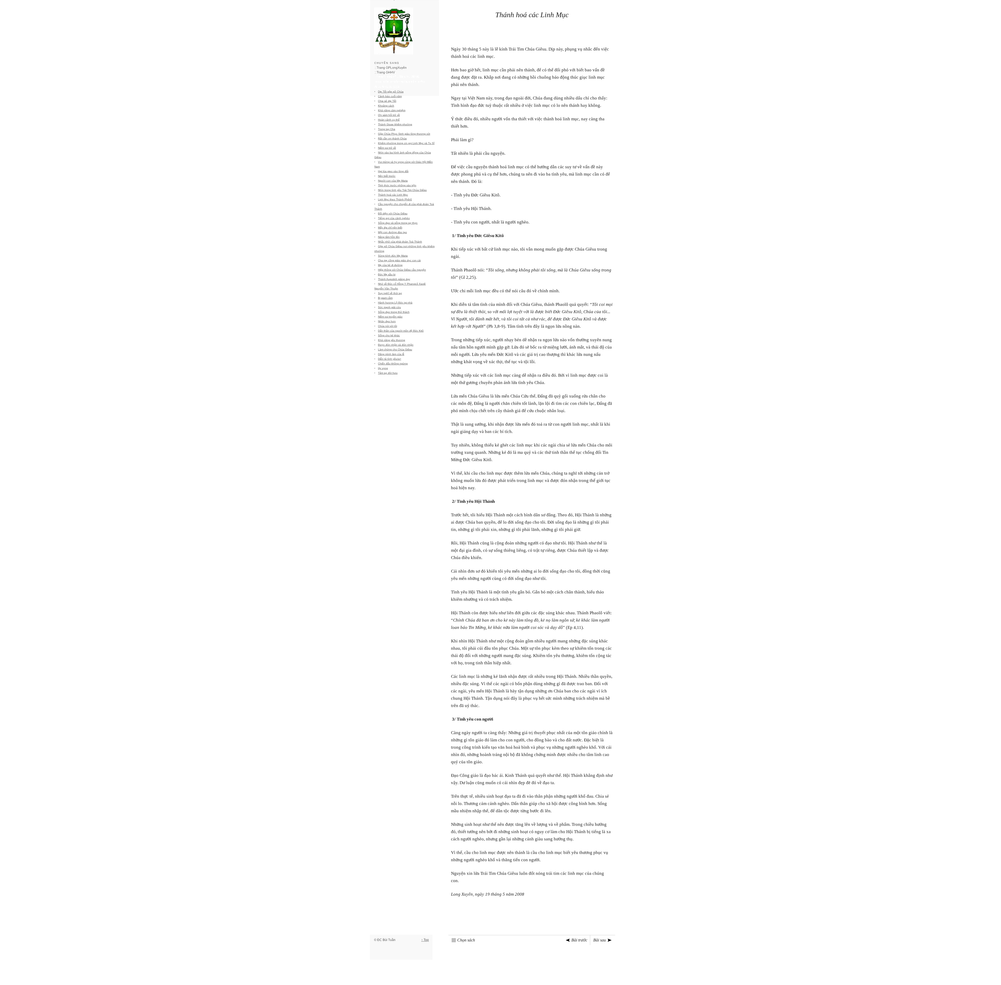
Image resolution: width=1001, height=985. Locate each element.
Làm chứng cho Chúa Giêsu (395, 349)
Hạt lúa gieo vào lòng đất (393, 171)
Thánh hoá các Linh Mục (393, 194)
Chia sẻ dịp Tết (387, 101)
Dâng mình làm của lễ (391, 354)
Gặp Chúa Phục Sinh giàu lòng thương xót (404, 133)
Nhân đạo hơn (387, 321)
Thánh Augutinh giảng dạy (394, 279)
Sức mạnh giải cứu (389, 307)
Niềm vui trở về (387, 147)
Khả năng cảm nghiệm (391, 110)
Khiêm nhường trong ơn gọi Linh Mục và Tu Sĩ (406, 143)
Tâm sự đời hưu (388, 372)
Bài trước (579, 940)
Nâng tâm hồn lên (389, 237)
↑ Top (425, 940)
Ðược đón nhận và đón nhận (395, 344)
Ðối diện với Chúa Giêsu (392, 213)
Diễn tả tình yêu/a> (389, 358)
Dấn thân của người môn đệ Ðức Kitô (401, 330)
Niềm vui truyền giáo (390, 316)
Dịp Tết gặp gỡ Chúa (391, 91)
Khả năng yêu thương (391, 340)
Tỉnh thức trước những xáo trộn (397, 185)
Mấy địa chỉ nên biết (390, 227)
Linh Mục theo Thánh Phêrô (395, 199)
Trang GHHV (386, 72)
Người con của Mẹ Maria (393, 180)
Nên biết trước (386, 176)
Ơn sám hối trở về (389, 115)
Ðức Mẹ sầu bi (386, 274)
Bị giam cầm (385, 297)
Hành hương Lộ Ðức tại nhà (395, 302)
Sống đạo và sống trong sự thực (398, 222)
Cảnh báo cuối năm (390, 96)
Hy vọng (383, 368)
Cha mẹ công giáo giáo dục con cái (399, 260)
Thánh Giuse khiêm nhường (395, 124)
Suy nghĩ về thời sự (390, 293)
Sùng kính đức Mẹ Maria (393, 255)
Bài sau (599, 940)
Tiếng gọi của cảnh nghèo (394, 218)
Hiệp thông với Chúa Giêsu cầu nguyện (402, 269)
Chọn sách (466, 940)
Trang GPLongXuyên (392, 68)
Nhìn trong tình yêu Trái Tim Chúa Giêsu (402, 190)
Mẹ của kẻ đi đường (390, 265)
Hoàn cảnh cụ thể (389, 119)
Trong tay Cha (386, 129)
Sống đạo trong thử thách (394, 312)
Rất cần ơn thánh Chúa (392, 138)
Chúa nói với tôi (387, 326)
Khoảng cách (386, 105)
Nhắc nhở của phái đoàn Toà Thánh (400, 241)
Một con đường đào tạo (392, 232)
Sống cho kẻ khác (389, 335)
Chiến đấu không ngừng (393, 363)
